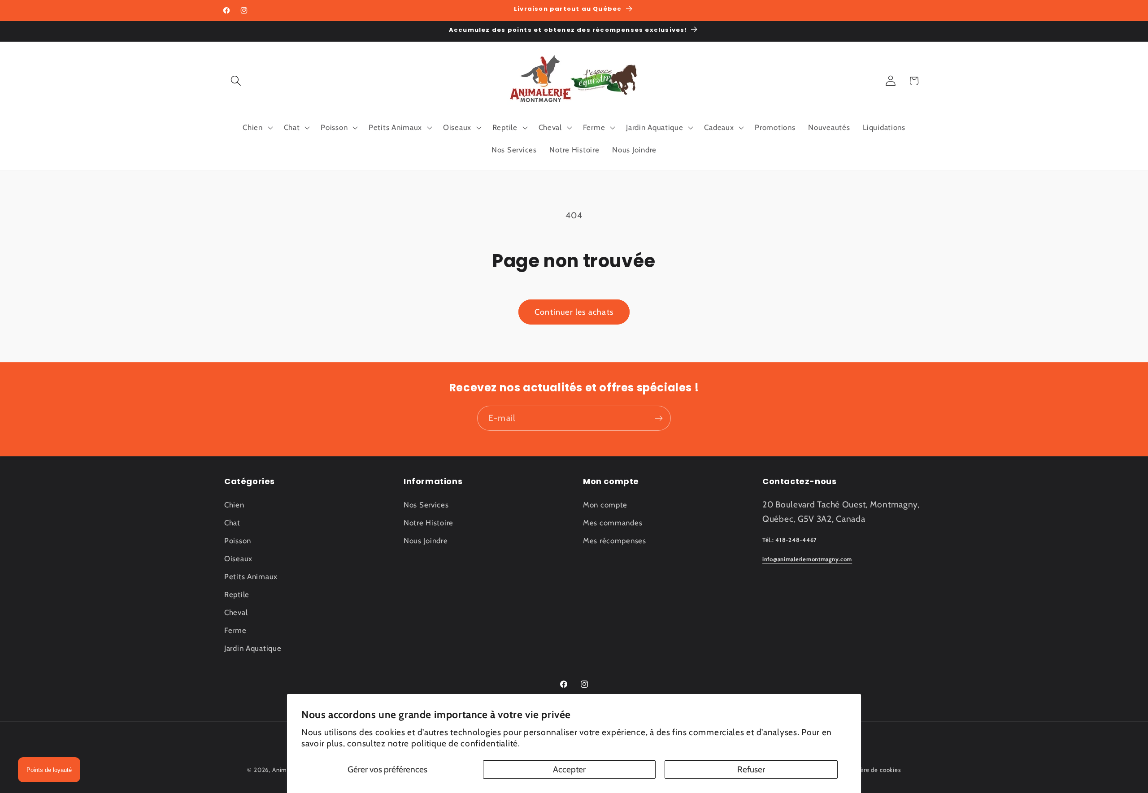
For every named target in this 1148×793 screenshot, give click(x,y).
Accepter (569, 769)
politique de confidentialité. (465, 743)
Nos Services (426, 504)
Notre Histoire (428, 522)
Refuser (751, 769)
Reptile (236, 594)
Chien (234, 504)
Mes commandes (612, 522)
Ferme (235, 630)
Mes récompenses (614, 540)
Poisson (237, 540)
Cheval (236, 612)
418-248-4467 (796, 540)
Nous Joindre (426, 540)
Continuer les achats (574, 312)
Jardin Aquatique (253, 648)
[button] (236, 81)
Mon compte (605, 504)
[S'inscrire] (658, 418)
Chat (232, 522)
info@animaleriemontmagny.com (807, 559)
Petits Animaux (251, 576)
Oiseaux (238, 558)
